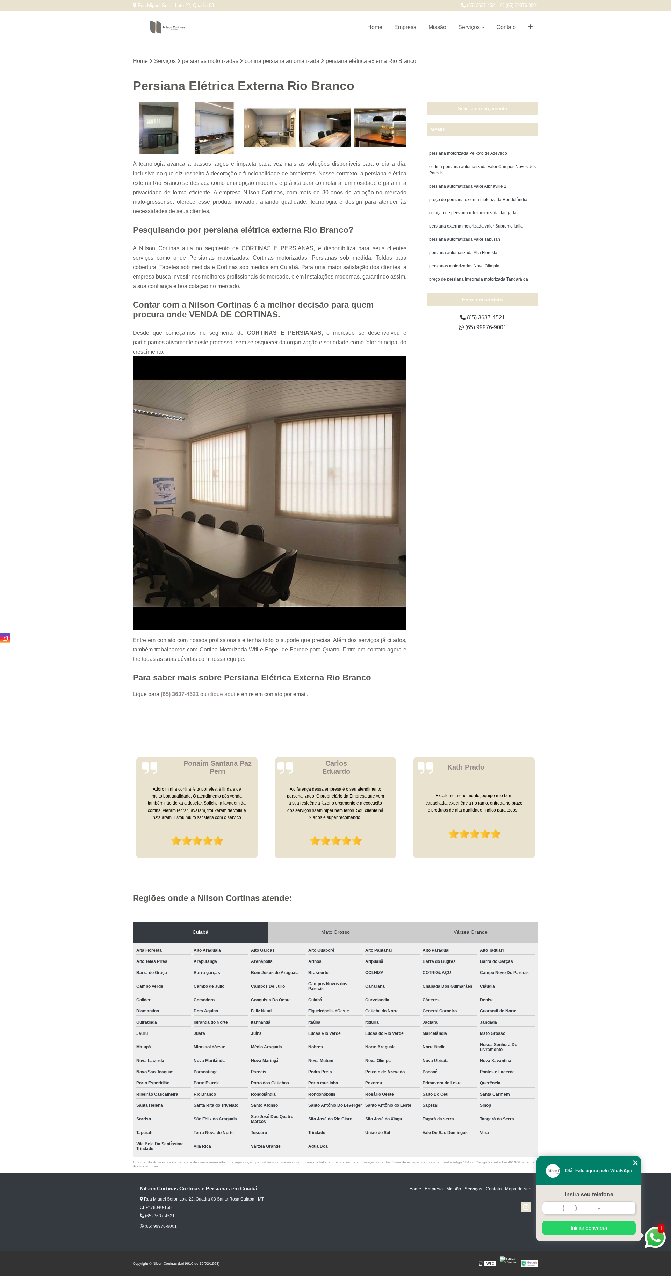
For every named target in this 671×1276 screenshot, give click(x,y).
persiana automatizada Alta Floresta (463, 252)
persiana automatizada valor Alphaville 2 (467, 186)
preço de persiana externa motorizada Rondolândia (478, 199)
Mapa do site (518, 1188)
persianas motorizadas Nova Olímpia (464, 266)
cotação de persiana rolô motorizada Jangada (473, 212)
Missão (437, 27)
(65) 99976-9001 (521, 5)
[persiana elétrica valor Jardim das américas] (159, 128)
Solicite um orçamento (482, 108)
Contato (506, 27)
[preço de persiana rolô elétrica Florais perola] (270, 128)
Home (374, 27)
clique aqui (221, 694)
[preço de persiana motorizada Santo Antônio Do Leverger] (214, 128)
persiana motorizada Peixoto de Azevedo (468, 153)
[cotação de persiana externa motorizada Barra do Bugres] (325, 128)
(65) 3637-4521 (481, 5)
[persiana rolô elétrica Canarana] (380, 128)
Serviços (469, 27)
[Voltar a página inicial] (168, 27)
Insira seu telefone (589, 1194)
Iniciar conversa (589, 1228)
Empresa (405, 27)
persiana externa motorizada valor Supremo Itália (476, 226)
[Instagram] (526, 1207)
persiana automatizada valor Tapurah (464, 239)
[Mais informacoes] (530, 27)
